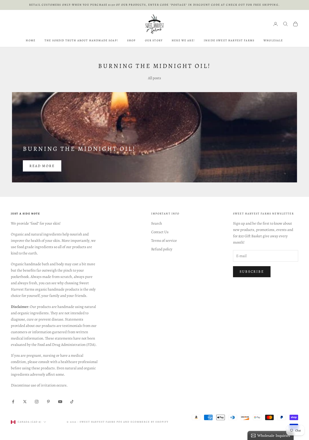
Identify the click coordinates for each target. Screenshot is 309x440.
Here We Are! (183, 40)
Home (31, 40)
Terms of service (164, 240)
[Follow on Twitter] (25, 401)
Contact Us (160, 232)
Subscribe (252, 271)
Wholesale (273, 40)
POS (119, 422)
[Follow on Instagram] (36, 401)
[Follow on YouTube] (60, 401)
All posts (154, 78)
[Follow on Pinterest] (48, 401)
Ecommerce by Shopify (150, 422)
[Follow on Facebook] (13, 401)
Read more (42, 165)
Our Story (154, 40)
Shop (131, 40)
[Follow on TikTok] (72, 401)
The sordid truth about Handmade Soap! (81, 40)
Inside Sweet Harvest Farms (229, 40)
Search (156, 223)
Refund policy (161, 249)
